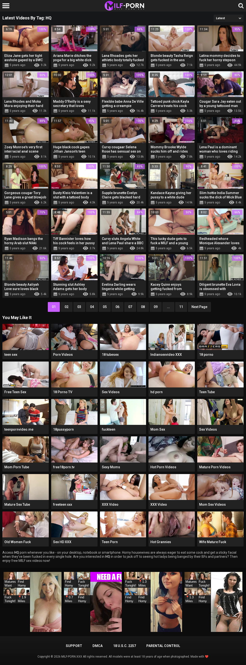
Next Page (199, 307)
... (168, 307)
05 (105, 307)
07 (130, 307)
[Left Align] (7, 5)
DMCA (97, 646)
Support (74, 646)
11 (181, 307)
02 (66, 307)
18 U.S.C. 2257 (124, 646)
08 (143, 307)
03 (79, 307)
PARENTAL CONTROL (163, 646)
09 (156, 307)
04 (92, 307)
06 (117, 307)
